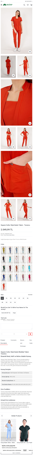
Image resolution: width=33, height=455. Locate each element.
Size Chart (30, 294)
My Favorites (27, 5)
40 (15, 298)
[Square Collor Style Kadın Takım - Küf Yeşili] (10, 277)
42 (19, 298)
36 (6, 298)
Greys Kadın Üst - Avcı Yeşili (8, 442)
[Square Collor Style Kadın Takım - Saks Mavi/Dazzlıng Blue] (3, 277)
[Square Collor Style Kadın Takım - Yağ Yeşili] (3, 250)
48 (2, 302)
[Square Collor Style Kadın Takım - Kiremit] (16, 268)
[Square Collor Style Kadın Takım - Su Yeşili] (23, 268)
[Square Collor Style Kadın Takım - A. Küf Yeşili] (23, 250)
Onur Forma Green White (9, 235)
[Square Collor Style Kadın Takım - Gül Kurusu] (29, 259)
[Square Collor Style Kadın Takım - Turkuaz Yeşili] (10, 259)
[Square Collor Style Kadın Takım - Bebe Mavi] (16, 277)
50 (6, 302)
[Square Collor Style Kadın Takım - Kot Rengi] (10, 250)
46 (27, 298)
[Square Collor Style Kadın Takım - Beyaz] (16, 259)
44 (23, 298)
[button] (31, 416)
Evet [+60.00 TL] (6, 313)
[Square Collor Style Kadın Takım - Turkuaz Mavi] (29, 268)
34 (2, 298)
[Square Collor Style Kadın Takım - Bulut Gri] (23, 259)
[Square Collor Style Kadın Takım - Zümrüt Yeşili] (3, 268)
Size (2, 294)
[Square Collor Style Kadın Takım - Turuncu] (3, 286)
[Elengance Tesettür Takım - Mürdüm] (24, 430)
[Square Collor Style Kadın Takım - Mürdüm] (10, 268)
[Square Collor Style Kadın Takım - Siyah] (29, 250)
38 (10, 298)
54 (15, 302)
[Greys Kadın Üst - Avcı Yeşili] (8, 430)
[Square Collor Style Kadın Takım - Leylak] (23, 277)
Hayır (14, 313)
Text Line (4, 318)
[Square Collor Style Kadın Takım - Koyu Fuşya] (29, 277)
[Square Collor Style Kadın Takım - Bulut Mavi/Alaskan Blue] (16, 250)
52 (10, 302)
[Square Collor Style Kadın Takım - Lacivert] (3, 259)
